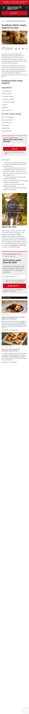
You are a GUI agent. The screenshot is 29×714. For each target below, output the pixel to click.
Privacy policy (13, 291)
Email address (14, 277)
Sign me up (14, 286)
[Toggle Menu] (3, 7)
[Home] (14, 7)
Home (3, 21)
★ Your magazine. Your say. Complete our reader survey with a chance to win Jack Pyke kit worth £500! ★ (14, 2)
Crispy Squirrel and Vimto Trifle (18, 245)
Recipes (11, 347)
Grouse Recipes (5, 314)
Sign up (14, 149)
